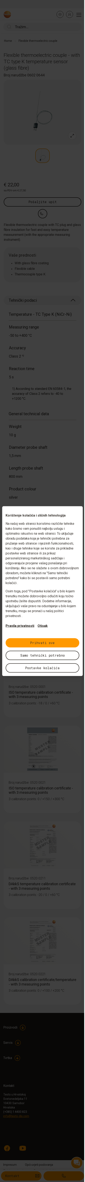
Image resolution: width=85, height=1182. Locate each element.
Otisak (43, 626)
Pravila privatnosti (20, 626)
